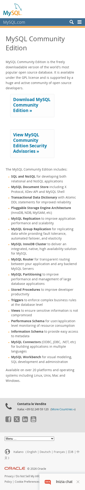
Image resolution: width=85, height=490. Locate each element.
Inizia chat (64, 482)
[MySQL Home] (13, 9)
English (32, 452)
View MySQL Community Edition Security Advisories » (30, 143)
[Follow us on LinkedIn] (25, 421)
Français (59, 452)
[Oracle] (15, 469)
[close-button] (78, 482)
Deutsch (45, 452)
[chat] (47, 481)
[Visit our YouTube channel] (33, 421)
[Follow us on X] (16, 421)
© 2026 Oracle (36, 469)
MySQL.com (14, 22)
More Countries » (63, 409)
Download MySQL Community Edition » (32, 105)
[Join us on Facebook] (8, 421)
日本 (71, 452)
